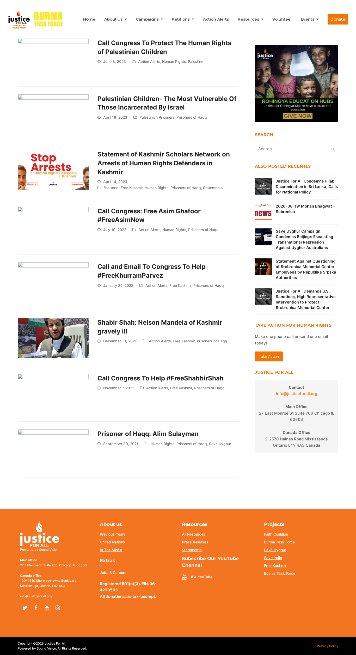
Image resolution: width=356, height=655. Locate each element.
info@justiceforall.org (296, 393)
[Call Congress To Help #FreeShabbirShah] (53, 393)
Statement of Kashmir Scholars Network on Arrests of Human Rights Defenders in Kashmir (163, 162)
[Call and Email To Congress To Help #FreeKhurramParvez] (53, 282)
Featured (111, 188)
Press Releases (195, 542)
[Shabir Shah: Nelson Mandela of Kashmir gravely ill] (53, 337)
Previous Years (113, 534)
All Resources (193, 534)
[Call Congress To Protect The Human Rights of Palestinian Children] (53, 58)
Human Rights (174, 61)
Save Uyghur (220, 444)
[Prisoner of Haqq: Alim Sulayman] (53, 449)
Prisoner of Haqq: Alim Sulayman (148, 434)
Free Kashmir (132, 188)
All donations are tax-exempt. (128, 596)
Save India (273, 557)
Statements (213, 188)
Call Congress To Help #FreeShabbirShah (160, 378)
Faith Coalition (276, 534)
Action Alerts (149, 61)
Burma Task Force (279, 542)
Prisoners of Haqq (191, 117)
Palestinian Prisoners (156, 117)
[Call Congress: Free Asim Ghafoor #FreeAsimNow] (53, 226)
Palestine (195, 61)
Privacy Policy (327, 646)
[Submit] (333, 149)
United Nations (112, 542)
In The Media (111, 550)
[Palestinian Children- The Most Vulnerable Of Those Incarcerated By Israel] (53, 113)
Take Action (269, 356)
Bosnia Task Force (279, 573)
